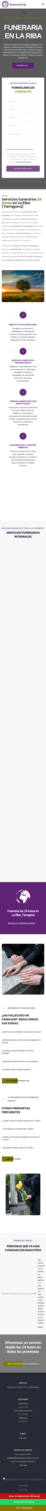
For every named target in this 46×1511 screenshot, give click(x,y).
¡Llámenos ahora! (13, 1159)
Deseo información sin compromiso (23, 1364)
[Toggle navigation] (43, 4)
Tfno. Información (24, 1508)
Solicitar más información (17, 1081)
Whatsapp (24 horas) (24, 1502)
